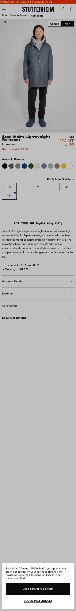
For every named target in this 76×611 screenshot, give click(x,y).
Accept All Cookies (38, 589)
